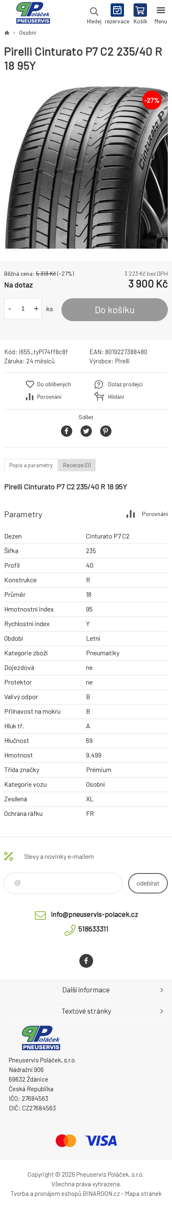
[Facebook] (86, 961)
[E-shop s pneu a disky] (6, 32)
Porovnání (49, 396)
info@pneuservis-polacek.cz (94, 914)
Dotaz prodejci (125, 384)
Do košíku (115, 309)
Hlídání (116, 396)
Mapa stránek (143, 1193)
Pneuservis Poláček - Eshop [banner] (32, 14)
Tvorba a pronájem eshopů (45, 1193)
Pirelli (122, 361)
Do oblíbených (54, 384)
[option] (86, 167)
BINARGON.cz (101, 1193)
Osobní (27, 32)
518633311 (93, 928)
